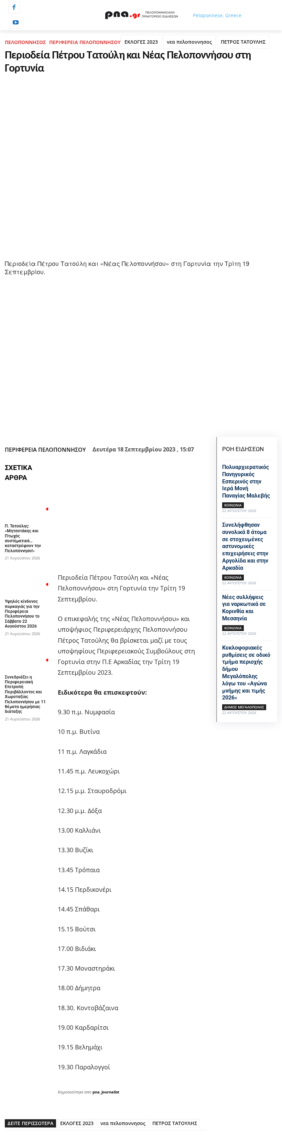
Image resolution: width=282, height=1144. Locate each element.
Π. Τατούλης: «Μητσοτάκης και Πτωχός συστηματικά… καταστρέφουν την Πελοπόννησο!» (23, 538)
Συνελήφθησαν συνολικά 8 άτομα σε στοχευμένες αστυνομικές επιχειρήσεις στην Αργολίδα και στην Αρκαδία (245, 546)
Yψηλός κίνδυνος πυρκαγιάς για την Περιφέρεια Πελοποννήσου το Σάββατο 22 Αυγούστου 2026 (22, 614)
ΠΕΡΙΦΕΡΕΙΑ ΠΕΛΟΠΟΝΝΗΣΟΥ (85, 42)
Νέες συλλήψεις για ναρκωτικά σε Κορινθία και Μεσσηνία (244, 608)
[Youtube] (16, 23)
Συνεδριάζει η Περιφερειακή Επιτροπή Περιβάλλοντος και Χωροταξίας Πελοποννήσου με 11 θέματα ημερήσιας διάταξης (25, 694)
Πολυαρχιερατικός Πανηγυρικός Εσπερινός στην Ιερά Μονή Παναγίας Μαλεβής (246, 481)
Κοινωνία (233, 505)
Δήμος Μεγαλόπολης (244, 707)
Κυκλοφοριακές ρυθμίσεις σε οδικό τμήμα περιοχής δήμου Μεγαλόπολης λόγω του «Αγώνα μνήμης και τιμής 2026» (246, 672)
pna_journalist (106, 1091)
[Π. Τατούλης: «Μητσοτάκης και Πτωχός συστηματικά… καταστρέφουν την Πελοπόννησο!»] (26, 504)
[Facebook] (14, 7)
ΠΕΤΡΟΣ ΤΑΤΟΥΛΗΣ (243, 42)
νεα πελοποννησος (189, 42)
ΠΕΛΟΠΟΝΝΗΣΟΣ (25, 42)
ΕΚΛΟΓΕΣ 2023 (141, 42)
